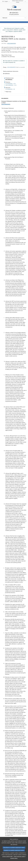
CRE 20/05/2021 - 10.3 (11, 85)
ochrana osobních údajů (7, 856)
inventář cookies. (14, 858)
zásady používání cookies (19, 856)
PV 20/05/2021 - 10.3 (11, 83)
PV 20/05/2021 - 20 (10, 89)
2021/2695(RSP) (12, 43)
